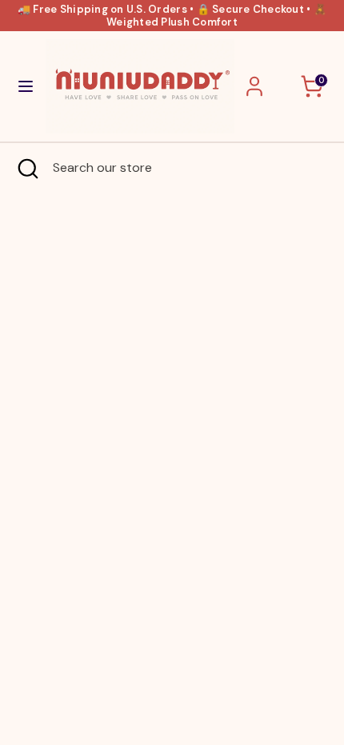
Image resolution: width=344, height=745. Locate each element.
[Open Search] (26, 168)
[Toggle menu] (24, 86)
